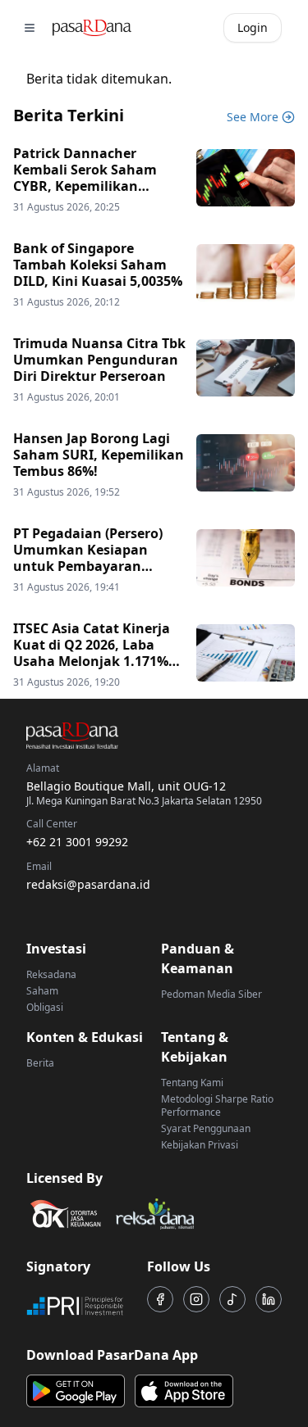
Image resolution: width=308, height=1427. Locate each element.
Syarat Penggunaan (206, 1128)
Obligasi (44, 1007)
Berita (40, 1063)
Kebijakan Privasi (199, 1145)
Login (252, 27)
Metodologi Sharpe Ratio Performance (217, 1105)
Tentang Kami (192, 1083)
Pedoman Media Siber (211, 994)
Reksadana (51, 974)
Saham (42, 991)
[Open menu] (29, 28)
